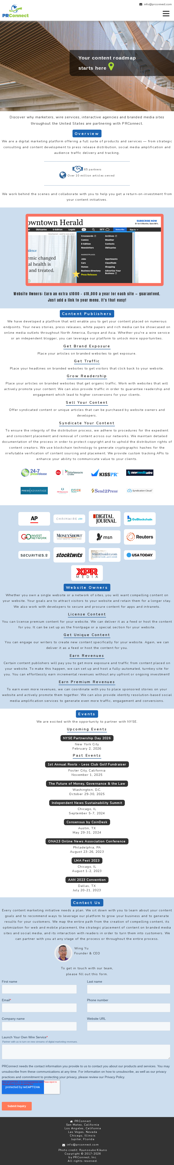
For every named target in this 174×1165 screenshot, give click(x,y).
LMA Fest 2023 (87, 860)
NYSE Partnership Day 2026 (87, 738)
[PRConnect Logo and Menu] (87, 10)
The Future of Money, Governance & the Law (87, 783)
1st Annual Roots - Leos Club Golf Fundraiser (87, 764)
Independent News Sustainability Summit (87, 803)
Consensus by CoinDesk (87, 822)
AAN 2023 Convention (87, 880)
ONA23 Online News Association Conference (87, 841)
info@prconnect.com (158, 4)
